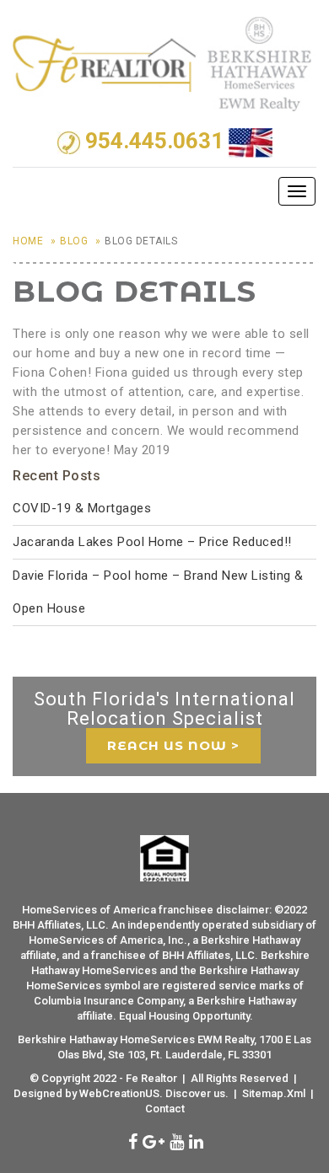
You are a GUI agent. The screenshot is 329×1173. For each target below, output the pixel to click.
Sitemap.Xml (273, 1093)
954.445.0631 (154, 141)
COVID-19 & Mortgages (82, 508)
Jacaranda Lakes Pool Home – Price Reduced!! (152, 541)
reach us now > (173, 745)
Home (28, 241)
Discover (188, 1093)
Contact (165, 1108)
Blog (74, 241)
